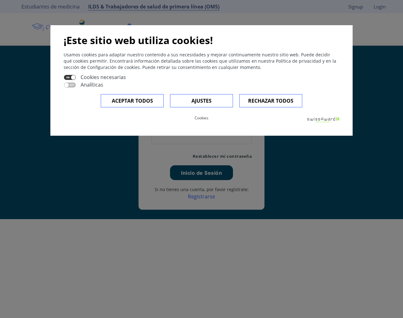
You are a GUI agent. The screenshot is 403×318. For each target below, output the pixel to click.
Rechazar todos (270, 100)
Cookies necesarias (103, 77)
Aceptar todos (132, 100)
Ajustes (201, 100)
